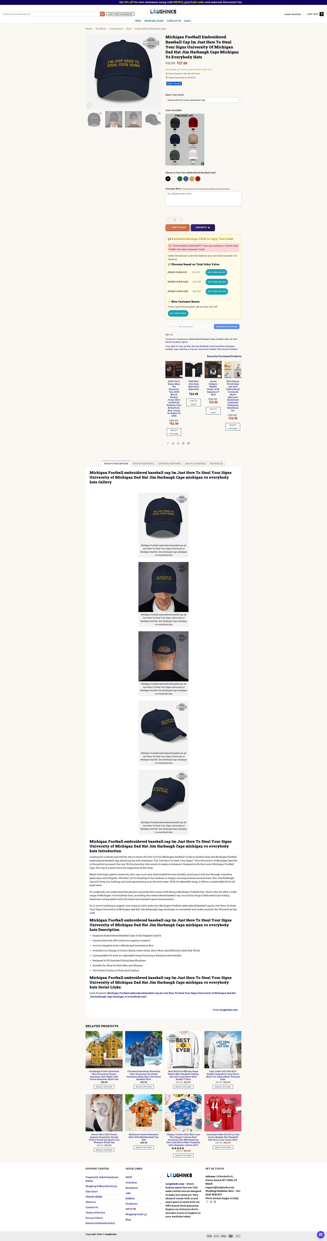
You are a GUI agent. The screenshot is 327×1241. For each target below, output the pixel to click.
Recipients (132, 1187)
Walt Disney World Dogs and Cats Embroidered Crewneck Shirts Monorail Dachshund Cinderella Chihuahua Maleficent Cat (233, 396)
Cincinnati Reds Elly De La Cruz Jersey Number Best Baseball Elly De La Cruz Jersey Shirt (222, 1137)
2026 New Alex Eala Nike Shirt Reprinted (193, 385)
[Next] (157, 71)
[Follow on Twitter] (211, 1202)
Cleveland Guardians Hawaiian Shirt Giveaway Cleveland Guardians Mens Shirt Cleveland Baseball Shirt (144, 1075)
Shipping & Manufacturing (101, 1186)
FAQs (187, 20)
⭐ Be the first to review (226, 326)
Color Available (173, 110)
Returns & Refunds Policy (100, 1223)
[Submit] (102, 14)
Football (220, 339)
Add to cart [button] (193, 402)
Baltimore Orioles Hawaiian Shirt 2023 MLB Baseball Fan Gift (144, 1137)
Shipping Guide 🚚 (136, 1214)
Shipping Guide (154, 20)
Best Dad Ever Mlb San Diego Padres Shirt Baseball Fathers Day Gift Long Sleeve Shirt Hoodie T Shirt (183, 1075)
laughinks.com (228, 1009)
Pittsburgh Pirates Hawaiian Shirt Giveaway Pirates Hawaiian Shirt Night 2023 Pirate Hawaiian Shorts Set (104, 1075)
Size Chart (91, 1191)
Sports (185, 342)
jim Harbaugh (202, 346)
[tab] (116, 463)
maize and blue (217, 346)
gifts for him (177, 346)
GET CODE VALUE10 (217, 282)
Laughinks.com (174, 1183)
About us (91, 1201)
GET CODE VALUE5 (216, 272)
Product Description (116, 463)
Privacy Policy (94, 1217)
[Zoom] (89, 105)
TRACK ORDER (94, 1196)
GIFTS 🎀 (131, 1208)
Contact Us (174, 20)
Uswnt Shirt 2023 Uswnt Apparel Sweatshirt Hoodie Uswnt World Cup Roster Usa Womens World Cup (104, 1138)
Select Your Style (174, 94)
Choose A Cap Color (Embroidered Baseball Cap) (190, 172)
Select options (174, 432)
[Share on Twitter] (173, 443)
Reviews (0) (216, 463)
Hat (193, 346)
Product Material (143, 463)
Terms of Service (95, 1212)
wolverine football (207, 349)
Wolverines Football (227, 349)
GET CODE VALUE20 (217, 291)
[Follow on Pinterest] (215, 1202)
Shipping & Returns (169, 463)
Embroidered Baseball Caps (150, 28)
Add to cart (179, 227)
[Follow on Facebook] (207, 1202)
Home (89, 28)
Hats (129, 28)
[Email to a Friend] (178, 443)
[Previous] (90, 71)
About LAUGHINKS (195, 463)
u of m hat (192, 349)
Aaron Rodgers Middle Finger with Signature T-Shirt (213, 388)
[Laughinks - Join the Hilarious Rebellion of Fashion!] (163, 11)
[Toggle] (160, 1177)
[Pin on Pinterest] (183, 443)
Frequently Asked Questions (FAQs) (102, 1179)
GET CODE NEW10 (178, 313)
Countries (131, 1182)
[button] (178, 1148)
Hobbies (130, 1198)
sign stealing (180, 349)
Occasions (131, 1203)
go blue (187, 346)
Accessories (116, 28)
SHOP (138, 20)
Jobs (128, 1193)
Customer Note (173, 188)
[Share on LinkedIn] (188, 443)
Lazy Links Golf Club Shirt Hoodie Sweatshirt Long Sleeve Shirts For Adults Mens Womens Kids (223, 1075)
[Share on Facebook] (168, 443)
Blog (128, 1219)
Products (101, 28)
